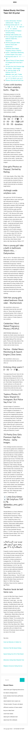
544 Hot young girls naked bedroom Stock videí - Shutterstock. (13, 44)
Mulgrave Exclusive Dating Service (13, 666)
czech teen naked (8, 713)
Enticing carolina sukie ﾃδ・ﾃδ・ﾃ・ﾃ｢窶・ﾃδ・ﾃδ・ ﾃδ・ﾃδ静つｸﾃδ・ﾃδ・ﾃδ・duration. (15, 26)
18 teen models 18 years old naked (13, 704)
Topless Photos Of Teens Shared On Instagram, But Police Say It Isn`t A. (15, 62)
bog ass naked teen (9, 710)
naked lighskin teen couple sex (12, 701)
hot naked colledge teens (10, 693)
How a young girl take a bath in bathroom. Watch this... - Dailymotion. (14, 38)
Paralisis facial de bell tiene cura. (14, 80)
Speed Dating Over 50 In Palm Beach (14, 654)
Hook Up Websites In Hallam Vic (12, 642)
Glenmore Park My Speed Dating (12, 648)
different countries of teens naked (13, 707)
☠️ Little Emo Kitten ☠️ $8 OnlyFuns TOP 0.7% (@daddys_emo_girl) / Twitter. (14, 72)
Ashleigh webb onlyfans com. (13, 34)
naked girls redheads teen (11, 716)
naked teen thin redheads (10, 720)
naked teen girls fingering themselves (14, 689)
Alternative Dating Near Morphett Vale (14, 660)
